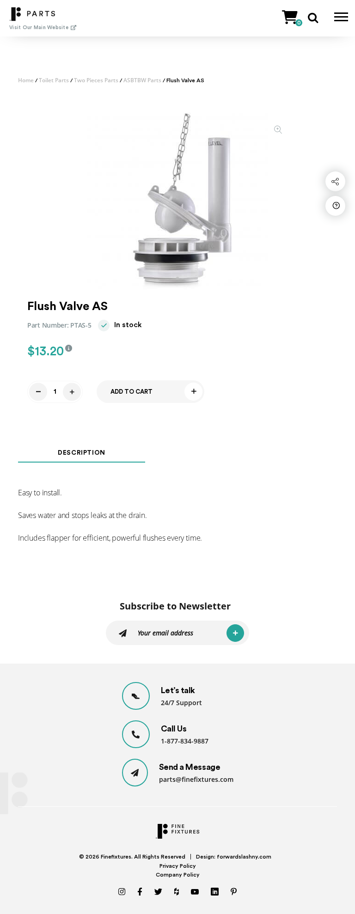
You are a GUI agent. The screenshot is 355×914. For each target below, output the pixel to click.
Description (81, 453)
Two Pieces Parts (96, 80)
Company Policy (178, 874)
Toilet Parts (54, 80)
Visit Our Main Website (38, 27)
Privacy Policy (177, 866)
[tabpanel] (177, 199)
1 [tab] (177, 278)
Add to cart (131, 392)
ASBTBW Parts (142, 80)
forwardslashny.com (244, 856)
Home (26, 80)
